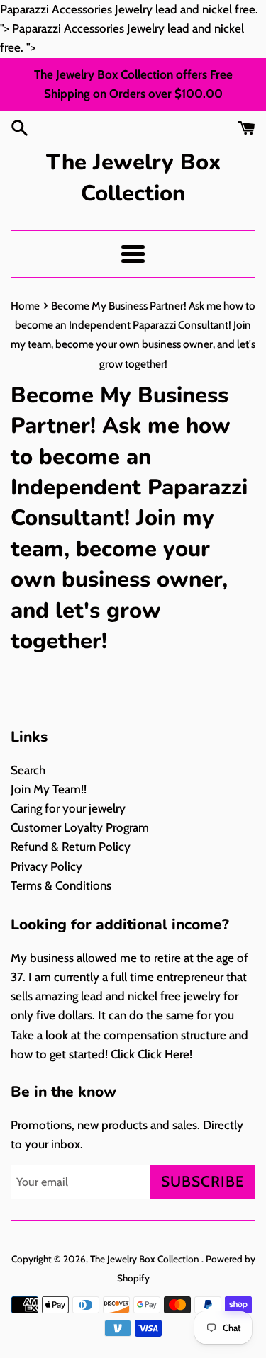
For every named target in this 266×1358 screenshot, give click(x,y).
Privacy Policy (46, 866)
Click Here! (165, 1054)
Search (28, 770)
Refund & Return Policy (71, 846)
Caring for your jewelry (68, 808)
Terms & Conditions (61, 885)
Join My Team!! (49, 789)
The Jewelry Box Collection (133, 177)
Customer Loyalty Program (80, 827)
